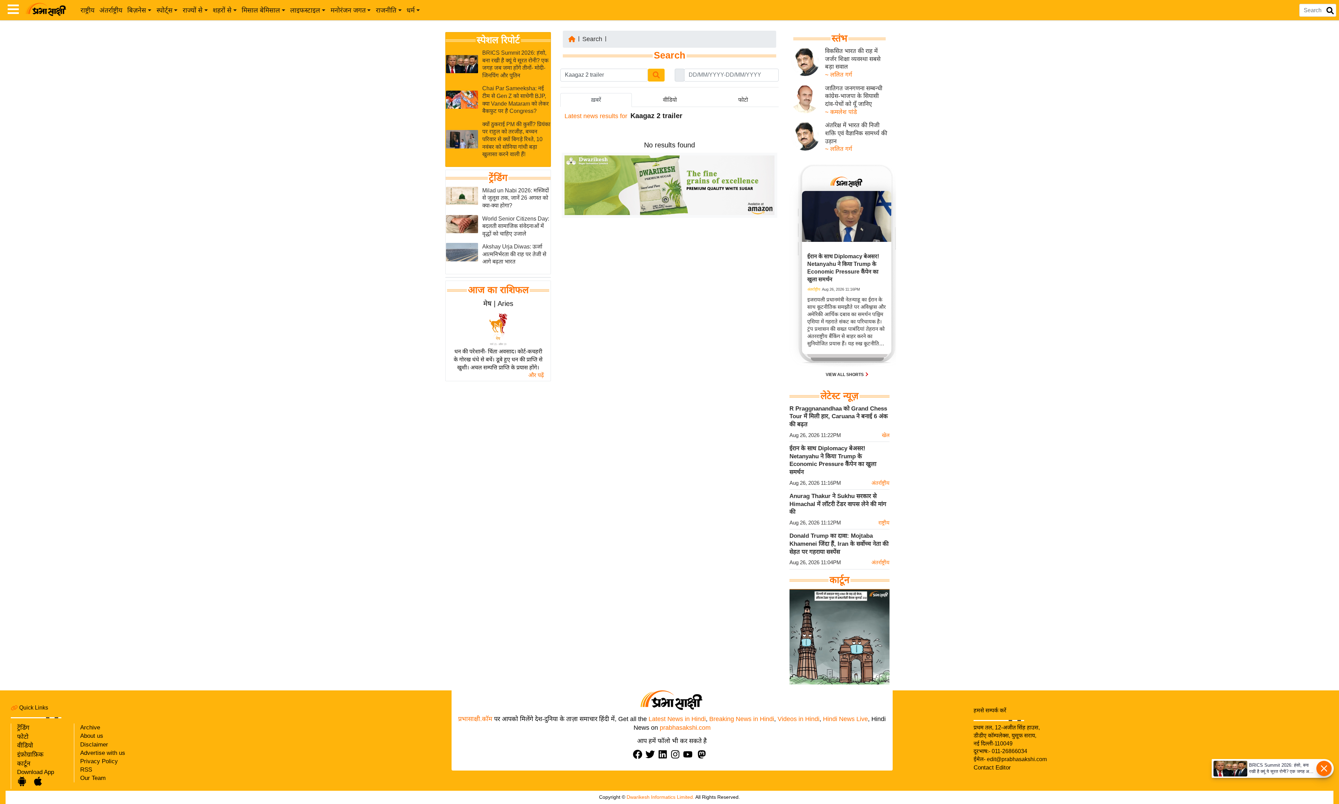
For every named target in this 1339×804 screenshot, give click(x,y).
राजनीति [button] (386, 10)
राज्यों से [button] (193, 10)
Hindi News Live (845, 718)
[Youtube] (689, 754)
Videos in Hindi (798, 718)
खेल (886, 435)
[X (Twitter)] (651, 754)
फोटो (23, 736)
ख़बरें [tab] (596, 100)
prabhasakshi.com (685, 727)
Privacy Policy (99, 761)
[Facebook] (639, 754)
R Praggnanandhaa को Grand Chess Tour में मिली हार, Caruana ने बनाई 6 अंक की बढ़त (838, 416)
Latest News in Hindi (677, 718)
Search (592, 39)
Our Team (93, 778)
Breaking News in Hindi (741, 718)
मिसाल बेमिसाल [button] (261, 10)
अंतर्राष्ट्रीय (110, 10)
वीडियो (25, 745)
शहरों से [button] (222, 10)
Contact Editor (992, 767)
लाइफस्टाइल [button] (305, 10)
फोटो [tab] (743, 100)
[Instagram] (677, 754)
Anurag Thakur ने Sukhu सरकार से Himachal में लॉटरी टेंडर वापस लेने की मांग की (837, 504)
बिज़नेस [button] (136, 10)
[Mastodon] (703, 754)
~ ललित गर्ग (838, 74)
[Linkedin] (664, 754)
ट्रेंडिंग (498, 178)
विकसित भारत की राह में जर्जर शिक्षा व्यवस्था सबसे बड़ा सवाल (852, 59)
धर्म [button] (411, 10)
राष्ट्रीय (87, 10)
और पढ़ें (536, 375)
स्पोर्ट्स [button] (165, 10)
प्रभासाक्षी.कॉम (475, 718)
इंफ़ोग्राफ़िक (30, 754)
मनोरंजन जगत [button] (348, 10)
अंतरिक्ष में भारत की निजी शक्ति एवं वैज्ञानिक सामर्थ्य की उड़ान (856, 133)
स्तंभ (839, 38)
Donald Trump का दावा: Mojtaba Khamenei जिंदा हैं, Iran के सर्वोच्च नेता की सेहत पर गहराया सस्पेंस (838, 544)
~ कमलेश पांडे (841, 112)
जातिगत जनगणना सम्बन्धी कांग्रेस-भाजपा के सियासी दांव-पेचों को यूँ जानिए (853, 96)
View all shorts (845, 374)
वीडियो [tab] (670, 100)
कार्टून (23, 763)
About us (91, 736)
